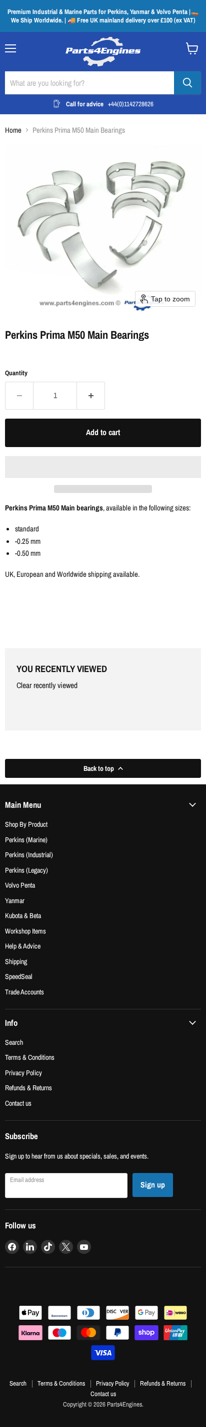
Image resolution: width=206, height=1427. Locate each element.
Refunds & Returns (28, 1087)
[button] (103, 467)
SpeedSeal (18, 976)
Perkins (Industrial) (29, 854)
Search (14, 1042)
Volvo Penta (20, 885)
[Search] (187, 82)
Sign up (152, 1185)
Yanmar (14, 900)
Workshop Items (25, 931)
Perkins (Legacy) (26, 870)
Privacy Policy (23, 1072)
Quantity (16, 373)
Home (13, 130)
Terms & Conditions (29, 1057)
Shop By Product (26, 824)
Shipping (16, 961)
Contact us (18, 1103)
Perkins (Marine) (26, 839)
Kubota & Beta (23, 915)
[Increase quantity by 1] (91, 396)
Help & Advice (22, 946)
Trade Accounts (24, 991)
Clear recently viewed (47, 685)
